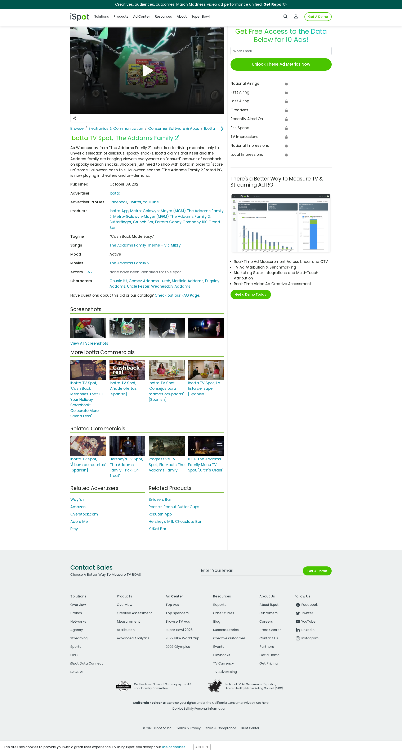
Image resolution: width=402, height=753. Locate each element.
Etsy (74, 528)
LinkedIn (307, 629)
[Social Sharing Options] (74, 118)
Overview (78, 604)
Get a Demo (269, 655)
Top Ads (172, 604)
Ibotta (115, 193)
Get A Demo (318, 16)
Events (218, 646)
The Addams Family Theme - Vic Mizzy (145, 245)
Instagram (309, 638)
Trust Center (249, 728)
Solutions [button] (101, 16)
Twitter (135, 202)
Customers (268, 613)
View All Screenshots (89, 343)
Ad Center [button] (141, 16)
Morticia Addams (188, 280)
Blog (216, 621)
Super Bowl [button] (200, 16)
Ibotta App (119, 210)
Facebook (118, 202)
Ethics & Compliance (220, 728)
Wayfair (77, 499)
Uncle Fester (138, 286)
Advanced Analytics (133, 638)
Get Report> (275, 4)
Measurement (128, 621)
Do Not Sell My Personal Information (199, 708)
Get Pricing (268, 663)
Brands (76, 613)
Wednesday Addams (170, 286)
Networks (78, 621)
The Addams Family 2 (129, 263)
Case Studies (223, 613)
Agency (76, 629)
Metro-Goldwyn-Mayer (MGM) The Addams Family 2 (161, 216)
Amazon (78, 506)
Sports (75, 646)
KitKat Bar (157, 528)
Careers (266, 621)
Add (90, 272)
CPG (74, 655)
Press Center (270, 629)
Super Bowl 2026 (179, 629)
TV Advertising (225, 671)
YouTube (151, 202)
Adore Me (79, 521)
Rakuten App (160, 514)
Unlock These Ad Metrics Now (281, 64)
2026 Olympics (178, 646)
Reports (219, 604)
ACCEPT (202, 747)
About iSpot (269, 604)
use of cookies (173, 747)
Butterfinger (120, 222)
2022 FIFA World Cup (182, 638)
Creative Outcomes (229, 638)
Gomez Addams (144, 280)
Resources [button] (163, 16)
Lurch (165, 280)
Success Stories (226, 629)
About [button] (182, 16)
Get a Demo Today (250, 294)
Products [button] (120, 16)
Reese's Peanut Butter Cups (174, 506)
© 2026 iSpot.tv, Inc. (157, 728)
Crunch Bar (143, 222)
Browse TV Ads (178, 621)
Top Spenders (177, 613)
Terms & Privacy (188, 728)
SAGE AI (76, 671)
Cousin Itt (118, 280)
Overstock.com (84, 514)
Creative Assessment (134, 613)
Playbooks (221, 655)
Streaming (79, 638)
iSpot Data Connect (86, 663)
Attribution (126, 629)
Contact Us (268, 638)
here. (265, 703)
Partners (266, 646)
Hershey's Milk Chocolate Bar (175, 521)
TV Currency (223, 663)
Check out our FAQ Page (177, 295)
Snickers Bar (160, 499)
